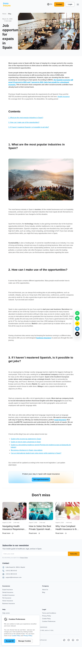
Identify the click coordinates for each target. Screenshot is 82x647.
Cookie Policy (46, 618)
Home (4, 14)
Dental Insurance (7, 592)
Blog (9, 14)
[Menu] (78, 4)
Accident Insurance (8, 595)
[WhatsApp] (77, 313)
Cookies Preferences (48, 621)
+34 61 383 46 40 (11, 570)
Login (70, 4)
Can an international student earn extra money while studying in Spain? (36, 453)
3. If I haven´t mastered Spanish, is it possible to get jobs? (28, 127)
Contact (59, 4)
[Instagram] (68, 640)
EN (51, 4)
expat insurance (60, 420)
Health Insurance (64, 96)
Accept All (10, 641)
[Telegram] (77, 328)
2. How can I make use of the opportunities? (23, 122)
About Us (45, 589)
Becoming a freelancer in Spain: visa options (26, 450)
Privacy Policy (24, 557)
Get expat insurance (41, 479)
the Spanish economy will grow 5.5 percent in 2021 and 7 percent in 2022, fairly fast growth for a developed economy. (40, 82)
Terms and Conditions (49, 613)
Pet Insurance (6, 598)
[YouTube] (77, 640)
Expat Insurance (7, 589)
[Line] (77, 318)
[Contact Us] (77, 334)
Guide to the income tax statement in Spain (26, 439)
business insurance (43, 338)
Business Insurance (8, 603)
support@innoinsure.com (14, 577)
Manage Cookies (24, 641)
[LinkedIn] (73, 640)
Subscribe (73, 554)
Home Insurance (7, 600)
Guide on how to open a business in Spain (26, 442)
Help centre (6, 613)
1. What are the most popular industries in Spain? (25, 117)
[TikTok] (64, 640)
